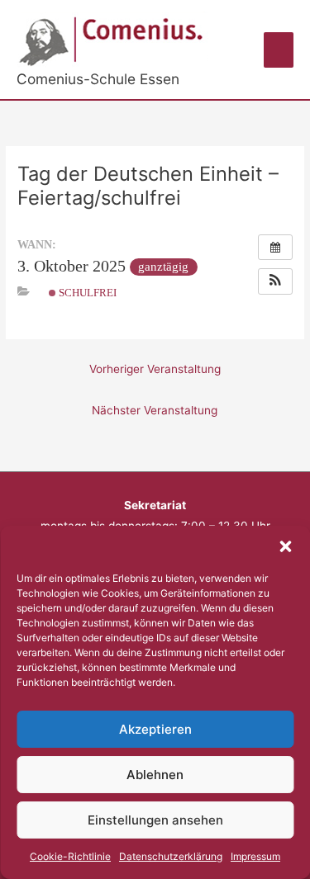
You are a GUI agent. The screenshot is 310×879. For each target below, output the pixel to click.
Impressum (255, 856)
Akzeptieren (155, 729)
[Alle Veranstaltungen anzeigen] (275, 247)
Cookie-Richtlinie (70, 856)
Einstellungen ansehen (155, 820)
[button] (285, 546)
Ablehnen (155, 774)
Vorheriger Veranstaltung (155, 369)
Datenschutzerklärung (170, 856)
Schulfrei (86, 292)
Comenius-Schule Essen (98, 78)
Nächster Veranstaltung (154, 410)
